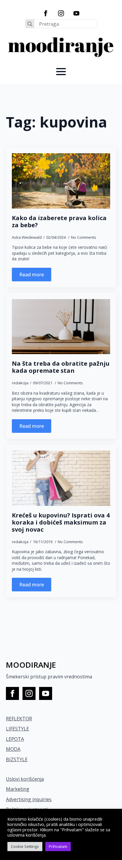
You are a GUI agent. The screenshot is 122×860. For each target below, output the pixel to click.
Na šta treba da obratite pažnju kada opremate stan (61, 367)
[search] (29, 24)
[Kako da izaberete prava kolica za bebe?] (61, 181)
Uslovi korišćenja (25, 779)
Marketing (17, 789)
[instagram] (61, 13)
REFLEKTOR (19, 718)
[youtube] (76, 13)
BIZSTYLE (17, 759)
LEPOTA (15, 739)
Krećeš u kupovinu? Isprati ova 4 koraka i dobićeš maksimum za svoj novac (61, 522)
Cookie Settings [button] (25, 846)
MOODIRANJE (31, 664)
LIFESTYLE (17, 728)
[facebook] (46, 13)
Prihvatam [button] (58, 846)
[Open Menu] (61, 71)
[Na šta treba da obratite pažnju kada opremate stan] (61, 326)
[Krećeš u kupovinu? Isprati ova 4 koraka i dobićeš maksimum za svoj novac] (61, 478)
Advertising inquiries (29, 799)
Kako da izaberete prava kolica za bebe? (59, 221)
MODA (13, 749)
